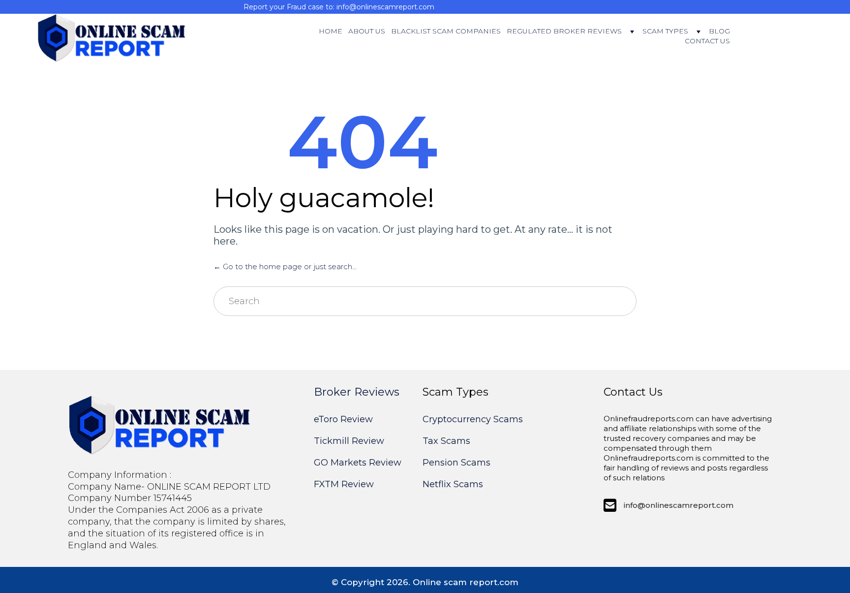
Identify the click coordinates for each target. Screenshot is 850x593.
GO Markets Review (357, 462)
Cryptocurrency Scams (473, 419)
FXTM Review (344, 484)
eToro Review (343, 419)
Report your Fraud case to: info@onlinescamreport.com (338, 6)
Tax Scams (446, 441)
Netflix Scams (453, 484)
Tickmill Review (349, 441)
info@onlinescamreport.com (678, 505)
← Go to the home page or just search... (285, 266)
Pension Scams (456, 462)
